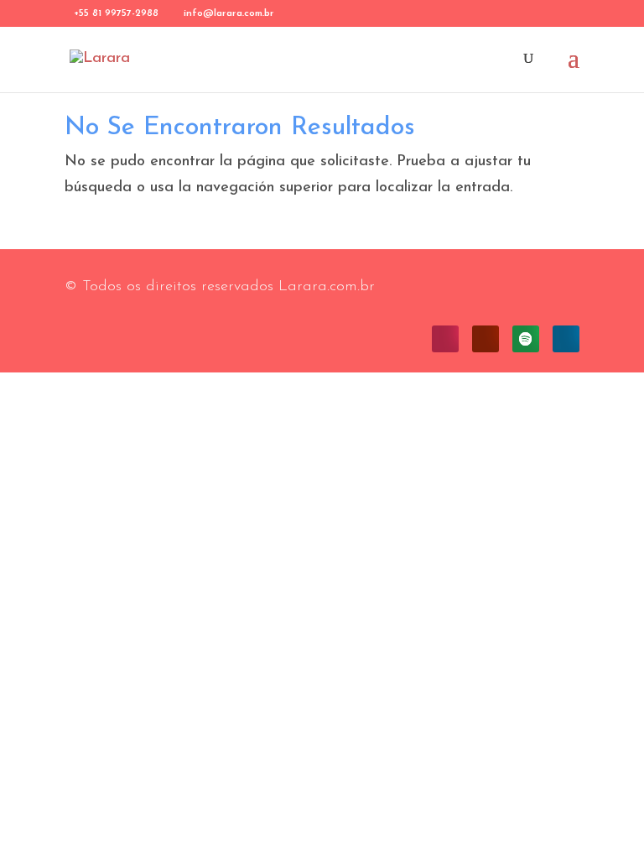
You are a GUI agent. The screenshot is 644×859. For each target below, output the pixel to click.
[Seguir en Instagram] (445, 338)
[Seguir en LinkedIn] (566, 338)
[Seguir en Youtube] (485, 338)
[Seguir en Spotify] (525, 338)
